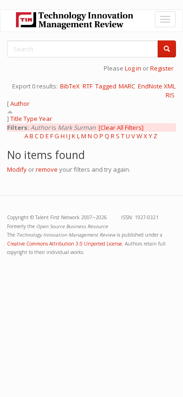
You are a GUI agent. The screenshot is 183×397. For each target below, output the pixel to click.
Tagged (105, 86)
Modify (17, 169)
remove (47, 169)
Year (45, 118)
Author (20, 103)
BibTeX (70, 86)
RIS (170, 95)
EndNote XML (156, 86)
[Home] (75, 21)
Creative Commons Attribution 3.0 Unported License (64, 243)
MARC (127, 86)
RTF (87, 86)
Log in (133, 68)
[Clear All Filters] (121, 127)
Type (30, 118)
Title (16, 118)
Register (162, 68)
